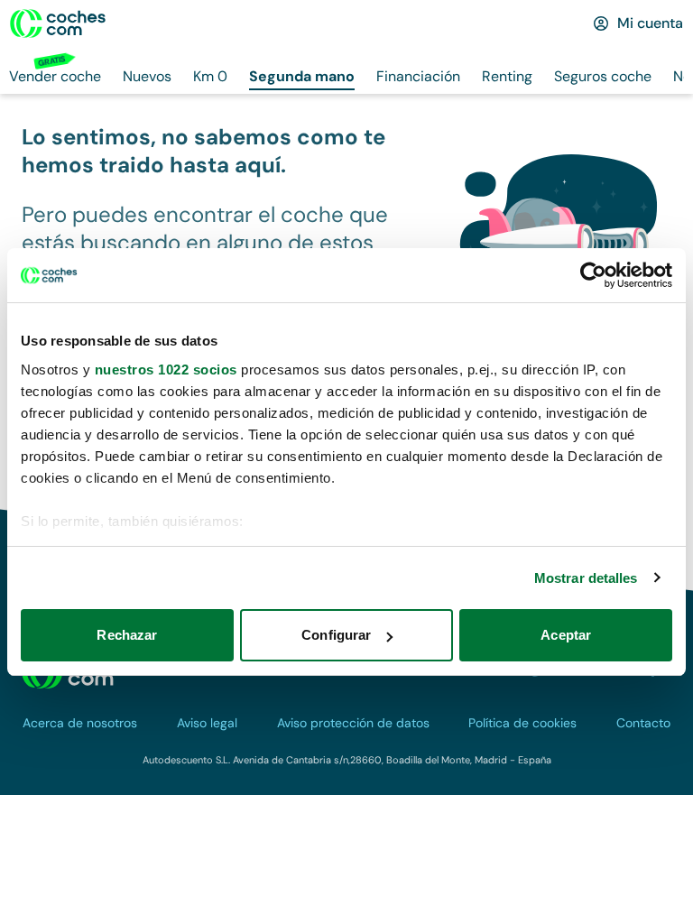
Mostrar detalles (586, 578)
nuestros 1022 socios (166, 369)
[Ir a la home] (57, 23)
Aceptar (566, 634)
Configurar (336, 634)
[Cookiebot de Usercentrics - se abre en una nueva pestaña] (593, 275)
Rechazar (127, 634)
